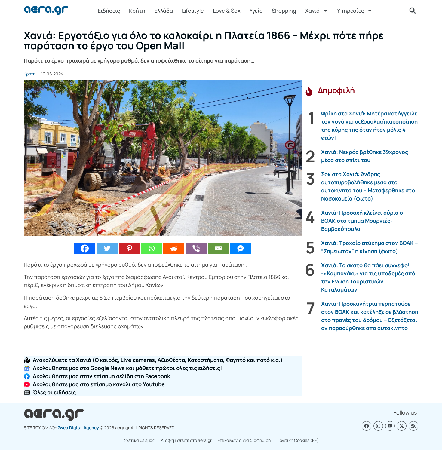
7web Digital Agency (78, 427)
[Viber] (196, 248)
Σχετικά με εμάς (139, 440)
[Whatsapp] (151, 248)
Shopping (284, 10)
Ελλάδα (163, 10)
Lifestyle (193, 10)
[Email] (218, 248)
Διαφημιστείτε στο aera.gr (186, 440)
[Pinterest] (129, 248)
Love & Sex (227, 10)
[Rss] (413, 426)
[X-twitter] (402, 426)
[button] (412, 10)
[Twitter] (107, 248)
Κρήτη (137, 10)
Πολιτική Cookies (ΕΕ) (298, 440)
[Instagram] (378, 426)
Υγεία (256, 10)
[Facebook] (84, 248)
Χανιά (312, 10)
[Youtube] (390, 426)
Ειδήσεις (109, 10)
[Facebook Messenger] (240, 248)
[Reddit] (173, 248)
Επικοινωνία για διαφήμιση (244, 440)
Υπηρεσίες (350, 10)
